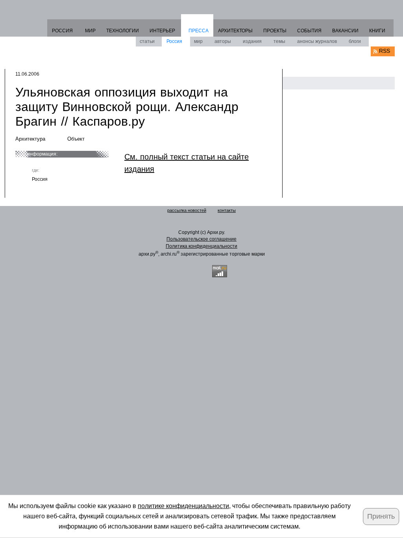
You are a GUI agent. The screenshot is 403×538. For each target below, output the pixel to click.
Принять (381, 516)
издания (252, 41)
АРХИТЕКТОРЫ (235, 30)
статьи (147, 41)
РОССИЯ (62, 30)
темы (279, 41)
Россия (174, 41)
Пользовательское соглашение (201, 239)
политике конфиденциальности (183, 506)
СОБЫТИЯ (309, 30)
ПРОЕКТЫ (275, 30)
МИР (90, 30)
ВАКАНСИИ (345, 30)
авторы (222, 41)
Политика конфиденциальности (201, 246)
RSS (384, 51)
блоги (355, 41)
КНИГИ (377, 30)
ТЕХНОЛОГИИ (122, 30)
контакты (227, 210)
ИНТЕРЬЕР (162, 30)
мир (198, 41)
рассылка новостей (186, 210)
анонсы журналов (317, 41)
